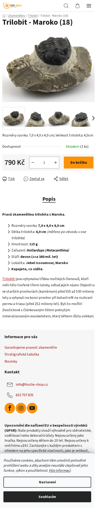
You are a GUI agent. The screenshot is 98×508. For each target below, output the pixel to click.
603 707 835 (25, 394)
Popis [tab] (49, 199)
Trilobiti (8, 278)
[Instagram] (21, 408)
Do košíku (78, 162)
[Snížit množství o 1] (32, 162)
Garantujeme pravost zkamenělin (31, 347)
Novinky (11, 361)
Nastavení (47, 482)
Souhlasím (47, 496)
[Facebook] (10, 408)
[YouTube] (32, 408)
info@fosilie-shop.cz (32, 384)
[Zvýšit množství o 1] (55, 162)
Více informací (59, 470)
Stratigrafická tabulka (22, 354)
